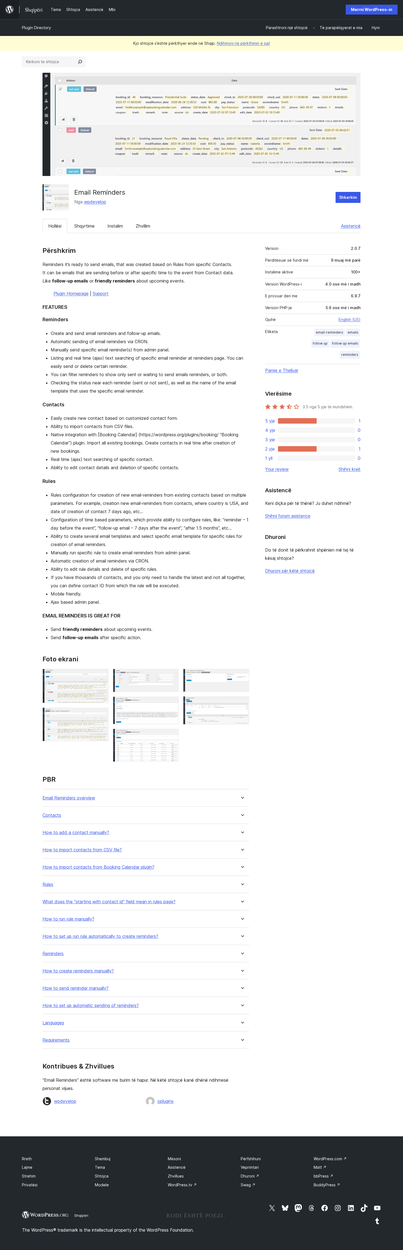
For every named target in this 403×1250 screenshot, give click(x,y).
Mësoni (174, 1158)
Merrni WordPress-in (371, 9)
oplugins (165, 1101)
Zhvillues (176, 1176)
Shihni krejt (350, 469)
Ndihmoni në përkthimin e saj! (243, 43)
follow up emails (345, 343)
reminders (349, 355)
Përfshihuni (251, 1158)
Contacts (51, 815)
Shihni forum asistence (287, 516)
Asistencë (351, 226)
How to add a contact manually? (75, 832)
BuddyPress (327, 1184)
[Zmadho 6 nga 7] (242, 676)
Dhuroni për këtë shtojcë (290, 571)
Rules (47, 884)
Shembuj (102, 1158)
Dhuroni (250, 1176)
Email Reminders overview (68, 798)
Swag (248, 1184)
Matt (320, 1167)
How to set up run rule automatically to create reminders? (100, 936)
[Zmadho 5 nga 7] (171, 736)
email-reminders (329, 332)
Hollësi (54, 226)
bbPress (323, 1176)
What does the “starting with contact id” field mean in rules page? (108, 901)
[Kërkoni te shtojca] (80, 61)
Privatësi (30, 1184)
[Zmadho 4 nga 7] (171, 704)
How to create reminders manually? (78, 971)
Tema (100, 1167)
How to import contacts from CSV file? (82, 849)
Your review (277, 469)
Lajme (27, 1167)
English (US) (350, 319)
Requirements (56, 1040)
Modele (102, 1184)
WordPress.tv (182, 1184)
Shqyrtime (84, 226)
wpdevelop (95, 202)
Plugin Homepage (71, 293)
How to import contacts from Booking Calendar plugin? (98, 867)
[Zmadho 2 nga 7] (101, 715)
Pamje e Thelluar (281, 370)
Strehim (29, 1176)
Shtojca (102, 1176)
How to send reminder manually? (75, 988)
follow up (320, 343)
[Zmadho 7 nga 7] (242, 703)
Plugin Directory (36, 27)
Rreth (27, 1158)
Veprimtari (250, 1167)
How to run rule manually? (68, 919)
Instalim (115, 226)
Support (101, 293)
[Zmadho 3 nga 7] (171, 676)
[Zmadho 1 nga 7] (101, 676)
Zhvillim (143, 226)
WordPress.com (330, 1158)
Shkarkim (348, 197)
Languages (53, 1022)
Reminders (53, 953)
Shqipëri (81, 1215)
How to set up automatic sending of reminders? (90, 1005)
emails (353, 332)
